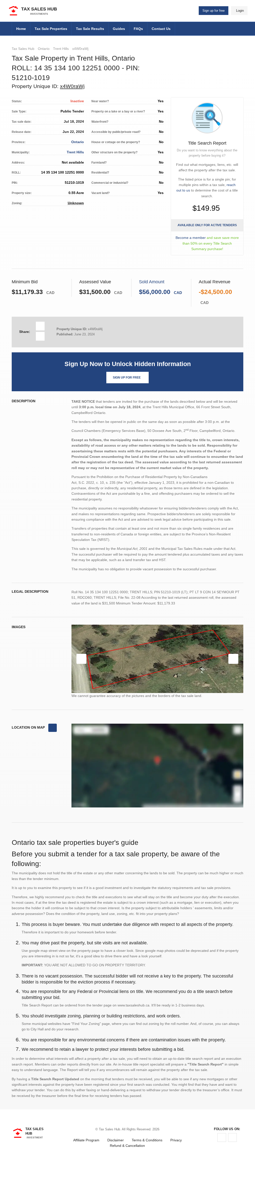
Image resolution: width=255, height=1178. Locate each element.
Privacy (176, 1140)
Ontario (44, 49)
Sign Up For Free (127, 377)
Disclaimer (115, 1140)
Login (240, 10)
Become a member (191, 238)
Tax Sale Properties (51, 29)
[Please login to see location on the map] (52, 728)
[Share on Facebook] (40, 326)
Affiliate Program (86, 1140)
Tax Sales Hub (23, 49)
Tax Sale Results (90, 29)
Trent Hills (61, 49)
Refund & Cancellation (127, 1146)
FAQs (138, 29)
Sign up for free (213, 10)
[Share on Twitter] (40, 336)
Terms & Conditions (147, 1140)
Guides (119, 29)
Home (21, 29)
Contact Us (161, 29)
